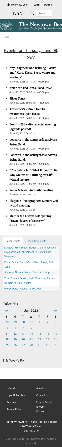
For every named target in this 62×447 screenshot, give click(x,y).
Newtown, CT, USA (17, 13)
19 (15, 339)
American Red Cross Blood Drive (30, 88)
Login (37, 4)
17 (55, 333)
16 (47, 333)
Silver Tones (17, 98)
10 (55, 328)
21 (31, 339)
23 (47, 339)
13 (23, 333)
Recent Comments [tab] (36, 241)
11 (7, 333)
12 (15, 333)
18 (7, 339)
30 (23, 322)
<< (6, 311)
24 (55, 339)
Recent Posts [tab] (13, 241)
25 (7, 345)
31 (31, 322)
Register (48, 4)
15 (39, 333)
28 (7, 322)
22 (39, 339)
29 (15, 322)
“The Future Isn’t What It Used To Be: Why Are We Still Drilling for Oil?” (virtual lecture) (33, 175)
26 (15, 345)
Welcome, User (19, 4)
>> (55, 311)
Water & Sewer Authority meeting (31, 190)
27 (23, 345)
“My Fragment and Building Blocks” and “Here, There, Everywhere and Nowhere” (32, 72)
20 (23, 339)
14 (31, 333)
